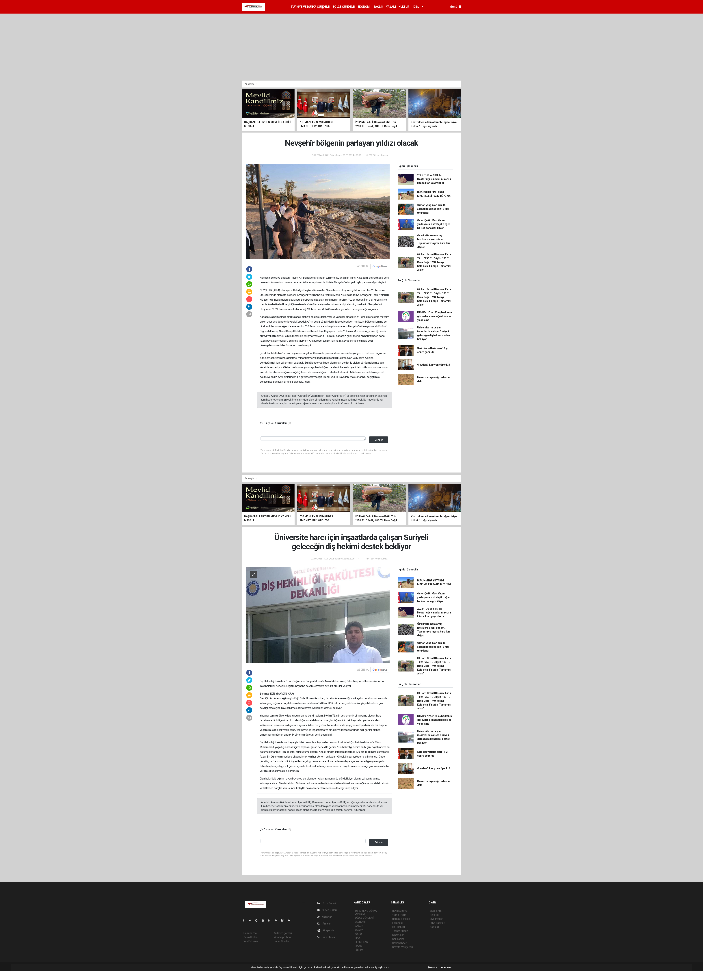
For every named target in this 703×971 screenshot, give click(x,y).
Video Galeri (329, 910)
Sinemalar (398, 934)
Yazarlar (326, 916)
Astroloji (434, 926)
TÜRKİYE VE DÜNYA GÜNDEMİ (310, 6)
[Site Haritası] (284, 920)
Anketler (434, 914)
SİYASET (360, 945)
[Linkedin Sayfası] (270, 920)
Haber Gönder (281, 941)
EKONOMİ (364, 6)
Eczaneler (397, 922)
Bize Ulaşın (328, 937)
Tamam (447, 967)
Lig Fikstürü (398, 926)
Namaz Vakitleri (401, 918)
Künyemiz (328, 930)
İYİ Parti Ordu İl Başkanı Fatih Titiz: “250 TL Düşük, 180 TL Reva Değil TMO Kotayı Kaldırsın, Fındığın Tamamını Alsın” (434, 262)
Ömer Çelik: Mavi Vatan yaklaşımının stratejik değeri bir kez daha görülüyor (434, 224)
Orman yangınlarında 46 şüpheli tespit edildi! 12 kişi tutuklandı (433, 209)
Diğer (417, 6)
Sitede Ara (436, 910)
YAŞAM (391, 6)
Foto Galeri (329, 903)
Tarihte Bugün (400, 930)
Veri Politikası (250, 941)
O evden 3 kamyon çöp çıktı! (433, 364)
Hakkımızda (250, 933)
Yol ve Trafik (399, 914)
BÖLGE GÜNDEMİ (344, 6)
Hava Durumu (400, 910)
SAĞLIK (378, 6)
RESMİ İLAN (361, 941)
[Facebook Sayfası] (245, 920)
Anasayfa (250, 84)
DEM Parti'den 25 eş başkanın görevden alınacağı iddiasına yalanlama (434, 316)
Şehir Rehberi (399, 943)
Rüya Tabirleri (437, 922)
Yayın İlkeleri (250, 937)
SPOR (358, 937)
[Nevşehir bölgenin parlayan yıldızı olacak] (318, 211)
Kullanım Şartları (283, 933)
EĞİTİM (359, 949)
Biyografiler (436, 918)
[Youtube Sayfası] (264, 920)
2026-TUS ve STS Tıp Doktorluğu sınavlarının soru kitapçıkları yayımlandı (434, 179)
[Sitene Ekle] (290, 920)
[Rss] (277, 920)
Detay (433, 967)
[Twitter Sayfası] (251, 920)
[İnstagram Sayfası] (258, 920)
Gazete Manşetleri (402, 947)
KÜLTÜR (404, 6)
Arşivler (327, 923)
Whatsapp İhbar (282, 937)
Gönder (379, 439)
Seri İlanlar (398, 938)
